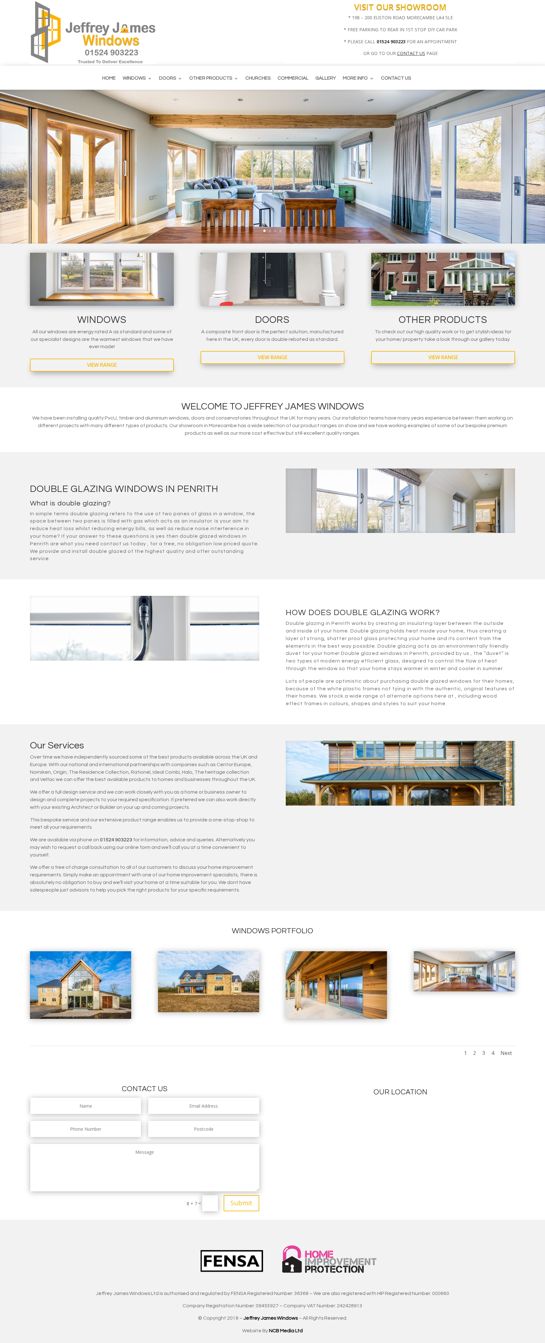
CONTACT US (411, 53)
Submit (241, 1203)
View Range (102, 364)
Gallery (325, 78)
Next (506, 1053)
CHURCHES (258, 78)
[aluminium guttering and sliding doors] (336, 1017)
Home (109, 78)
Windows (134, 78)
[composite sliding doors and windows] (208, 1010)
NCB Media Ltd (286, 1330)
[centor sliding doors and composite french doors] (464, 990)
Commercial (293, 78)
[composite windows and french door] (80, 1017)
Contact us (396, 78)
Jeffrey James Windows (270, 1318)
